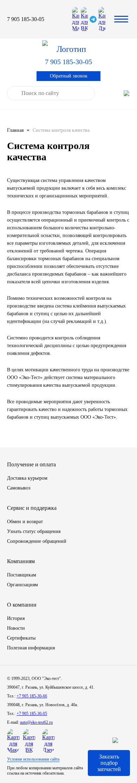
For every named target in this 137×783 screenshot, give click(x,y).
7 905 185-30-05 (25, 19)
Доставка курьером (27, 478)
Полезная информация (31, 647)
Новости (16, 628)
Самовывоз (19, 488)
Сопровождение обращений (36, 541)
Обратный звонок (68, 76)
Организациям (22, 584)
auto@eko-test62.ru (36, 722)
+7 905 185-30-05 (32, 713)
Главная (15, 130)
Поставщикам (21, 575)
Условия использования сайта (33, 759)
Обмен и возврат (25, 521)
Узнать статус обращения (33, 531)
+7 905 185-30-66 (32, 696)
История (16, 618)
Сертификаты (21, 638)
